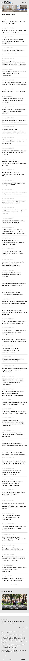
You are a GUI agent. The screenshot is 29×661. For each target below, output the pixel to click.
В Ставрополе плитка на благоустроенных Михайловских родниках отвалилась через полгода (14, 131)
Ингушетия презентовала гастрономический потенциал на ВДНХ (13, 174)
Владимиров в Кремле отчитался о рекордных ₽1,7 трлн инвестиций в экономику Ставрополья (13, 558)
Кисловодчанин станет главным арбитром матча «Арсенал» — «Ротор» (14, 444)
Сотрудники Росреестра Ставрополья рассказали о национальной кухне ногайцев (14, 211)
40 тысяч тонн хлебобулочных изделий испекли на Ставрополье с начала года (13, 434)
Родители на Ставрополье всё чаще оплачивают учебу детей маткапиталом (13, 494)
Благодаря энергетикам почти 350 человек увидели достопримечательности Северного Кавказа (14, 505)
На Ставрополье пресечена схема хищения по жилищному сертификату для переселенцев (13, 393)
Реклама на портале (8, 624)
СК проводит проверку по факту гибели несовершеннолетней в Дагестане (12, 100)
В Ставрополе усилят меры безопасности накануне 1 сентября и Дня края (14, 163)
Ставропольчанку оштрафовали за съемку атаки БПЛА (13, 184)
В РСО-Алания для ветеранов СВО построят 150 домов (13, 22)
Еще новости (14, 584)
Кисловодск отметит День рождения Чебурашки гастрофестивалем (14, 193)
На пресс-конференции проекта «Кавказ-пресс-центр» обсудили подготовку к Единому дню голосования (12, 381)
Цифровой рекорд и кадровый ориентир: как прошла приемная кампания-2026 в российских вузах (13, 231)
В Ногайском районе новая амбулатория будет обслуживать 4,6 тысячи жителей (14, 539)
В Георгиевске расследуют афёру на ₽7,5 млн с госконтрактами (14, 202)
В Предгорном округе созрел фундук (14, 91)
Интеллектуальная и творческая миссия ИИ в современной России (13, 453)
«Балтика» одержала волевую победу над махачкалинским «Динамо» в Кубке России (14, 141)
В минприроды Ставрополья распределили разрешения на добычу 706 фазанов (12, 472)
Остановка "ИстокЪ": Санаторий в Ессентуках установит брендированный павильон (13, 263)
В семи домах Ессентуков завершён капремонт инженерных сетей (14, 284)
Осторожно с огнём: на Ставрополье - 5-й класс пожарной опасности (14, 121)
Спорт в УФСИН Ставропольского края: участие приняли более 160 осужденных (13, 41)
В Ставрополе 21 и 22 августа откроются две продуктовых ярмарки (11, 274)
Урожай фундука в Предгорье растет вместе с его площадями (14, 31)
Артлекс (23, 659)
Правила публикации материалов (13, 621)
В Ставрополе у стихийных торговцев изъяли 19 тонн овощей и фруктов (14, 403)
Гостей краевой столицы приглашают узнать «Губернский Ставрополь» (14, 322)
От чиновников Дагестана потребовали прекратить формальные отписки (10, 350)
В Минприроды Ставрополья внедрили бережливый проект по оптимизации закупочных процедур (14, 62)
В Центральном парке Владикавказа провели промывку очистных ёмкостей (14, 111)
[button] (3, 602)
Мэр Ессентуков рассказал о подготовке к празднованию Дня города (13, 253)
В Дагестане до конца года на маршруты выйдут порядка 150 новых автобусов (14, 312)
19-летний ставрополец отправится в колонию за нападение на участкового (14, 569)
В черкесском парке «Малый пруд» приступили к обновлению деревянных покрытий (13, 52)
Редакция (5, 619)
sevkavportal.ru (8, 651)
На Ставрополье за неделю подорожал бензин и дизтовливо (13, 293)
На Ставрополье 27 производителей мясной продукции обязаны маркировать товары (14, 332)
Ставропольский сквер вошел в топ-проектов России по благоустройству (14, 412)
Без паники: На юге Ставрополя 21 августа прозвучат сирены (13, 221)
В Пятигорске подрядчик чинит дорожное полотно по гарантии (12, 579)
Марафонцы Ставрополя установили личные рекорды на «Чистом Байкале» (14, 528)
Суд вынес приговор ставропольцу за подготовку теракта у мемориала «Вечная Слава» (14, 370)
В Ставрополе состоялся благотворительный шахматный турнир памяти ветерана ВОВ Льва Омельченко (13, 423)
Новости (24, 2)
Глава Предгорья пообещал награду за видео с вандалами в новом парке (14, 83)
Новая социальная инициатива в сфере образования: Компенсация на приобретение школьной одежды (14, 461)
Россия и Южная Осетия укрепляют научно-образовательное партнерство (14, 73)
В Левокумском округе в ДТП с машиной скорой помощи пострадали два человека (12, 483)
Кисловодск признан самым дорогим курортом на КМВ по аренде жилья (14, 302)
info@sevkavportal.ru (10, 647)
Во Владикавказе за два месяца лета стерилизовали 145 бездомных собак (14, 340)
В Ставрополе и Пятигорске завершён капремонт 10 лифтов (12, 548)
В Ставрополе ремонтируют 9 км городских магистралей (13, 360)
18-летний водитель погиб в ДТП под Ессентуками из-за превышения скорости (14, 152)
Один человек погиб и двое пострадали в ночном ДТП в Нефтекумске (11, 517)
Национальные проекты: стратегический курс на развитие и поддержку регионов (13, 242)
